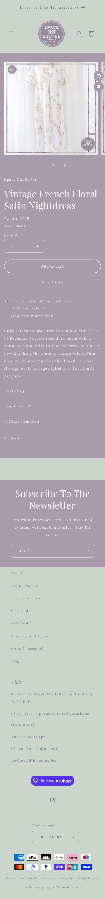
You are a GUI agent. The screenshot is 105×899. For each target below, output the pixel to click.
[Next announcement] (94, 7)
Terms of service (68, 887)
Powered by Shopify (58, 878)
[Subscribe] (87, 551)
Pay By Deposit (24, 585)
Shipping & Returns (29, 636)
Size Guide (21, 611)
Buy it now (52, 282)
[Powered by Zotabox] (99, 87)
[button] (11, 34)
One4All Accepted (27, 649)
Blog (15, 661)
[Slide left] (40, 165)
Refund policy (88, 878)
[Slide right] (65, 165)
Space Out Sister (29, 878)
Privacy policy (40, 887)
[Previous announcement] (10, 7)
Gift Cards (20, 623)
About (16, 573)
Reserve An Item (26, 598)
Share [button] (15, 438)
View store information (31, 316)
